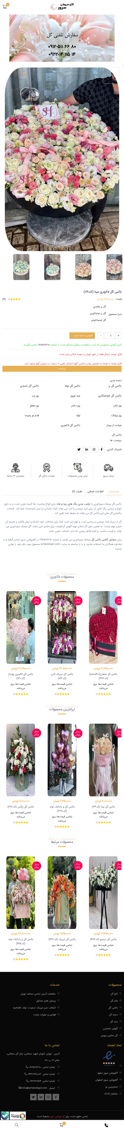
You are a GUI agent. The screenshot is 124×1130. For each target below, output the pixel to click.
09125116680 (44, 345)
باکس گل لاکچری (70, 425)
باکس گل (117, 435)
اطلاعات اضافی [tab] (95, 491)
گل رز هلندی (99, 307)
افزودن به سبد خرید (83, 335)
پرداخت (61, 369)
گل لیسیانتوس (98, 320)
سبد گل (114, 1022)
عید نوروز (75, 396)
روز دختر (75, 405)
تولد (78, 415)
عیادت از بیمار (114, 425)
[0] (4, 7)
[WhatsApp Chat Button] (17, 1119)
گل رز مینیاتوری (98, 313)
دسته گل (113, 1015)
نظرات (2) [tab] (77, 491)
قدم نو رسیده (32, 415)
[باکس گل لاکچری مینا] (114, 267)
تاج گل (114, 994)
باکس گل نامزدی (29, 386)
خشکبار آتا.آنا (111, 1094)
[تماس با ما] (106, 1125)
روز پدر (35, 396)
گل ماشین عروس (109, 1035)
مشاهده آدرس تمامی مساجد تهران (38, 994)
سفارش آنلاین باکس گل (104, 540)
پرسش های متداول (46, 1001)
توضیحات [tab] (114, 491)
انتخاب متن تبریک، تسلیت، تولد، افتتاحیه (34, 1008)
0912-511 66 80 (62, 47)
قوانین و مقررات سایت (44, 1015)
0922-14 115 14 (62, 54)
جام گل (114, 1001)
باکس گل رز (115, 386)
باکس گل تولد (72, 386)
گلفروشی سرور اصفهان (106, 1080)
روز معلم (34, 405)
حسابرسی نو (111, 1087)
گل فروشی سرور (57, 1116)
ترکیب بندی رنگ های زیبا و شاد (73, 504)
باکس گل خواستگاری (110, 396)
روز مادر (118, 405)
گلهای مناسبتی (110, 1029)
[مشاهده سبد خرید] (61, 1125)
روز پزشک (116, 415)
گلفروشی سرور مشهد (107, 1073)
